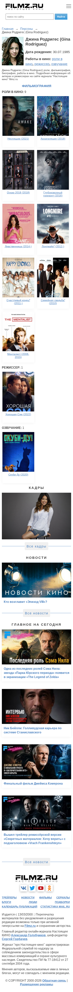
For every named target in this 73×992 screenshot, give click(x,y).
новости (27, 897)
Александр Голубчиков (28, 935)
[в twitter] (32, 888)
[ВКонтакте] (23, 888)
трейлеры (9, 897)
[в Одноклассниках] (49, 888)
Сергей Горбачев (14, 939)
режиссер (41, 64)
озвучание (59, 64)
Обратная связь (54, 980)
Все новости (36, 613)
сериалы (63, 897)
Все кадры (36, 546)
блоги (6, 902)
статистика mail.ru (55, 906)
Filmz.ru (30, 925)
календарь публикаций (19, 906)
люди (33, 902)
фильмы (45, 897)
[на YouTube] (40, 888)
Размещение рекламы (36, 984)
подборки (62, 902)
